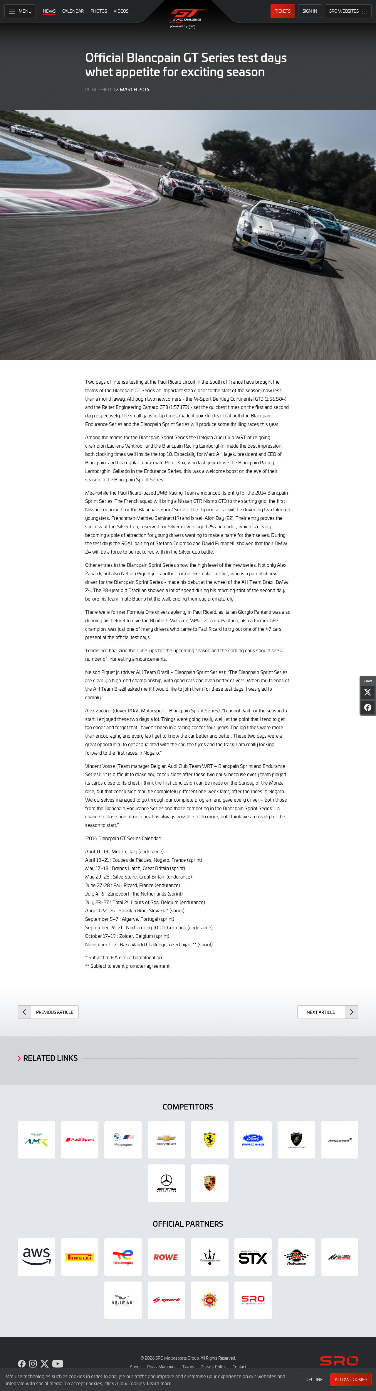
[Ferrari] (210, 1140)
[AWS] (36, 1257)
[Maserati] (210, 1257)
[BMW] (123, 1140)
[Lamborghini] (296, 1140)
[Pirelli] (80, 1257)
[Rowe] (166, 1257)
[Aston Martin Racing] (36, 1140)
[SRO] (253, 1300)
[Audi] (80, 1140)
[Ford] (253, 1140)
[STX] (253, 1257)
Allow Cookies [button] (351, 1379)
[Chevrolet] (166, 1140)
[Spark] (166, 1300)
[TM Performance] (296, 1257)
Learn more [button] (159, 1383)
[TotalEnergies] (123, 1257)
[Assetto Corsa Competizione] (340, 1257)
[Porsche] (210, 1183)
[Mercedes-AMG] (166, 1183)
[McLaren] (340, 1140)
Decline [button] (314, 1379)
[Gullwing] (123, 1300)
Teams (188, 1367)
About (135, 1367)
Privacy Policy (213, 1367)
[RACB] (210, 1300)
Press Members (161, 1367)
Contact (239, 1367)
